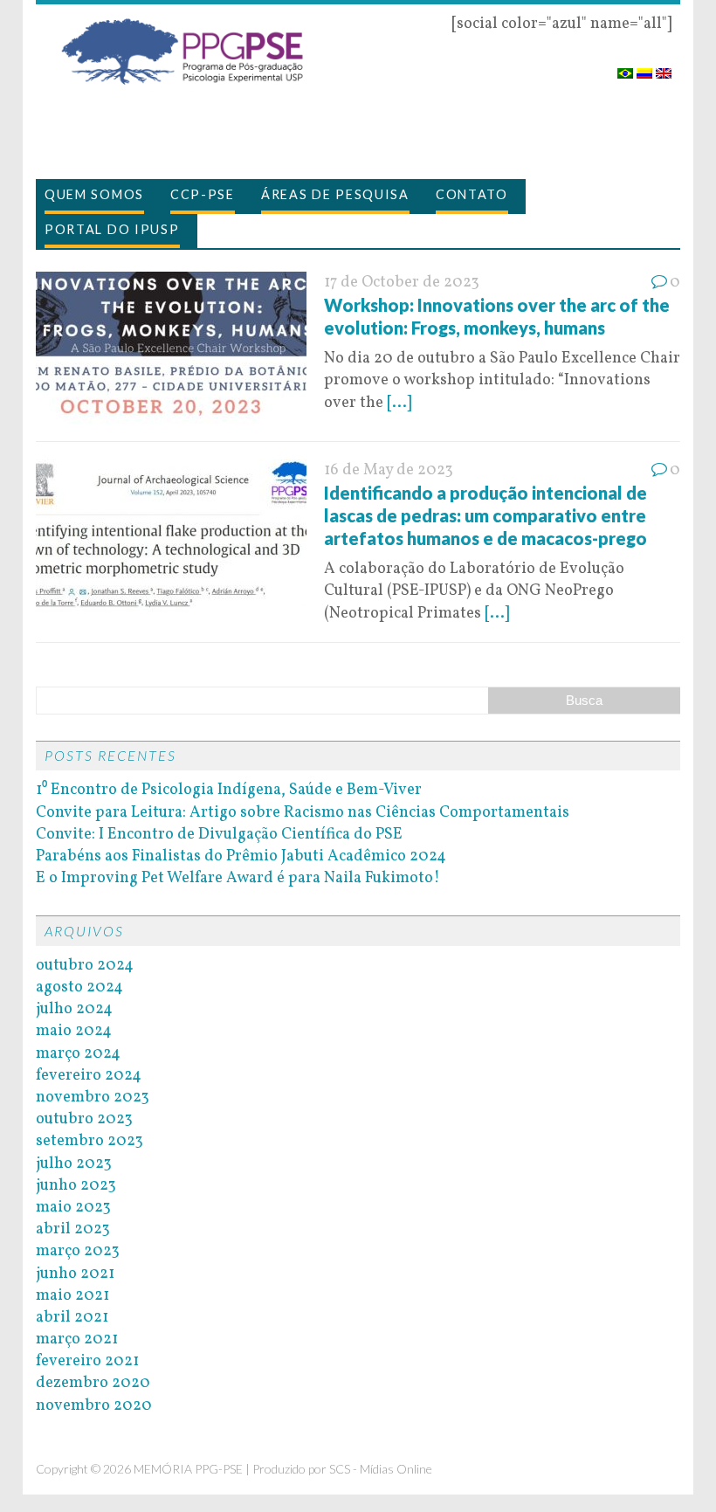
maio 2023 (73, 1208)
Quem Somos (94, 194)
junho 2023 (76, 1186)
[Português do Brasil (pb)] (625, 68)
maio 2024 (74, 1031)
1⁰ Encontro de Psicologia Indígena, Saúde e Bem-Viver (229, 790)
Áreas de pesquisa (335, 194)
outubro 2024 (85, 966)
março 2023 (78, 1251)
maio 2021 (72, 1296)
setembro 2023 (89, 1141)
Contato (472, 194)
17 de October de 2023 (401, 282)
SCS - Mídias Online (380, 1468)
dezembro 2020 (93, 1383)
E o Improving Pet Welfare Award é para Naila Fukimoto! (238, 878)
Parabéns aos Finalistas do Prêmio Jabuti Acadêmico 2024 (241, 856)
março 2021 (77, 1339)
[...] (399, 403)
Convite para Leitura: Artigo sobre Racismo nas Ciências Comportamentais (302, 813)
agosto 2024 (79, 987)
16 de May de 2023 (388, 470)
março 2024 (78, 1054)
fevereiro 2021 (87, 1361)
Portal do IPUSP (112, 229)
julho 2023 (74, 1164)
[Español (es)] (644, 68)
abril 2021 (72, 1318)
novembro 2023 (92, 1097)
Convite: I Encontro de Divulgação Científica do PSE (219, 835)
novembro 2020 (94, 1406)
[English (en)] (663, 68)
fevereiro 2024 (88, 1076)
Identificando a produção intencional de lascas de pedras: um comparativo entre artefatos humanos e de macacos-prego (485, 515)
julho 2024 (74, 1009)
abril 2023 (73, 1229)
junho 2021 (75, 1274)
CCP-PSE (202, 194)
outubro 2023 (84, 1119)
